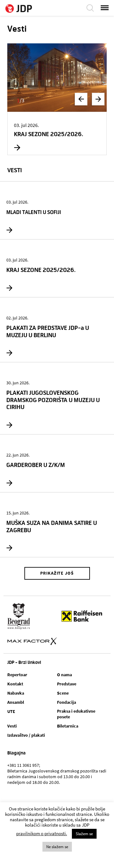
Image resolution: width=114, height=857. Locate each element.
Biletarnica (67, 726)
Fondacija (66, 702)
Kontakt (15, 684)
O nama (64, 674)
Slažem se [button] (84, 833)
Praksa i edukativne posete (76, 714)
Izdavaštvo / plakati (26, 735)
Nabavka (15, 693)
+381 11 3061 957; (23, 765)
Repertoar (17, 674)
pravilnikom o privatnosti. (41, 833)
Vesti (12, 726)
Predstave (66, 684)
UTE (11, 711)
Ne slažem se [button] (57, 846)
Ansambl (15, 702)
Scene (63, 693)
